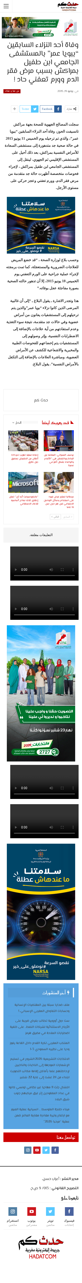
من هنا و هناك (12, 91)
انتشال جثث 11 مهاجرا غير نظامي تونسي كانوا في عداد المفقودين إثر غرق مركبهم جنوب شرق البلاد (39, 1093)
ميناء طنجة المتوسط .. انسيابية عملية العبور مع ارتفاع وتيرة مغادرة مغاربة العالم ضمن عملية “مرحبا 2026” (40, 1115)
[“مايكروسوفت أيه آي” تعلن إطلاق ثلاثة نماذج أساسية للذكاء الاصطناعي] (23, 482)
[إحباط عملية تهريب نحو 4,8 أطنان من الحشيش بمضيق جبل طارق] (23, 440)
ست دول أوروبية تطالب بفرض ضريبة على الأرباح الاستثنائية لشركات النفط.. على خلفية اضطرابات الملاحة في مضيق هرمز (39, 1027)
